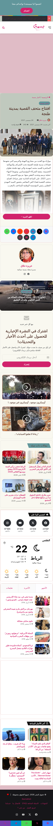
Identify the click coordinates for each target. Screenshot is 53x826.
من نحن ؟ (21, 808)
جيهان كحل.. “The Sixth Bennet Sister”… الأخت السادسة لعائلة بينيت (41, 775)
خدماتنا (8, 803)
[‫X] (39, 231)
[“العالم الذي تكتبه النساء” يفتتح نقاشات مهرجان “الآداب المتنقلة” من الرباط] (39, 734)
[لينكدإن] (33, 231)
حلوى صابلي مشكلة (25, 621)
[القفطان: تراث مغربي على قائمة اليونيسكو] (13, 485)
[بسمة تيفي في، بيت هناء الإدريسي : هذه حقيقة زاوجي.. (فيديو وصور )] (42, 600)
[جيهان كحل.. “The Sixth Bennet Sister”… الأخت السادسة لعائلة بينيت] (39, 763)
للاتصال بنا (16, 803)
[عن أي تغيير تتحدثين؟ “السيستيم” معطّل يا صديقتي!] (13, 763)
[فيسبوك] (46, 231)
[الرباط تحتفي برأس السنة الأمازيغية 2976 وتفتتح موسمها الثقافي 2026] (13, 457)
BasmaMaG (26, 799)
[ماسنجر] (13, 231)
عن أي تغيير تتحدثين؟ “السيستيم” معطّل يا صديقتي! (17, 775)
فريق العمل (31, 808)
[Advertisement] (26, 62)
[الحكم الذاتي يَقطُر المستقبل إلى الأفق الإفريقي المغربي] (39, 457)
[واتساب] (7, 231)
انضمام (26, 10)
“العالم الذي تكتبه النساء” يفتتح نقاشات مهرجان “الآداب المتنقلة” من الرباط (39, 746)
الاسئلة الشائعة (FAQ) (30, 803)
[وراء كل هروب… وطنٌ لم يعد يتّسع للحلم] (13, 734)
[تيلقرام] (33, 237)
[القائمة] (49, 28)
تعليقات (9, 588)
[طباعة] (20, 237)
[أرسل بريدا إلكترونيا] (38, 120)
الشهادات (44, 803)
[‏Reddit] (20, 231)
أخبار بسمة (36, 97)
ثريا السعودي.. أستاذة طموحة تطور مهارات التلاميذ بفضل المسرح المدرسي (19, 648)
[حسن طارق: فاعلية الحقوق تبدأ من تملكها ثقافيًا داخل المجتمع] (39, 485)
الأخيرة (27, 588)
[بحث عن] (3, 28)
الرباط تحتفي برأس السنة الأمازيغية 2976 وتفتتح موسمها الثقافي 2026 (15, 469)
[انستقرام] (24, 274)
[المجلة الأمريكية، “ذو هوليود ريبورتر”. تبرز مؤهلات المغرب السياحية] (42, 637)
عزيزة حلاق (43, 120)
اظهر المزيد (27, 216)
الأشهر (44, 588)
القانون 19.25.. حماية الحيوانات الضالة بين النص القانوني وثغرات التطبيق (27, 298)
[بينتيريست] (26, 231)
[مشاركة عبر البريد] (26, 237)
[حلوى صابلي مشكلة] (42, 625)
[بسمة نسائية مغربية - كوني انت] (39, 27)
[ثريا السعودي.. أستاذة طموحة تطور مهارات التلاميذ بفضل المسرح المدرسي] (42, 649)
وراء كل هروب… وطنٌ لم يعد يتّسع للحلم (31, 18)
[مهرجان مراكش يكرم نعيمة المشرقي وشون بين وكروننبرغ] (42, 613)
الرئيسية (45, 97)
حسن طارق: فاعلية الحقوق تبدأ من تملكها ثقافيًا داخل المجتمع (40, 497)
